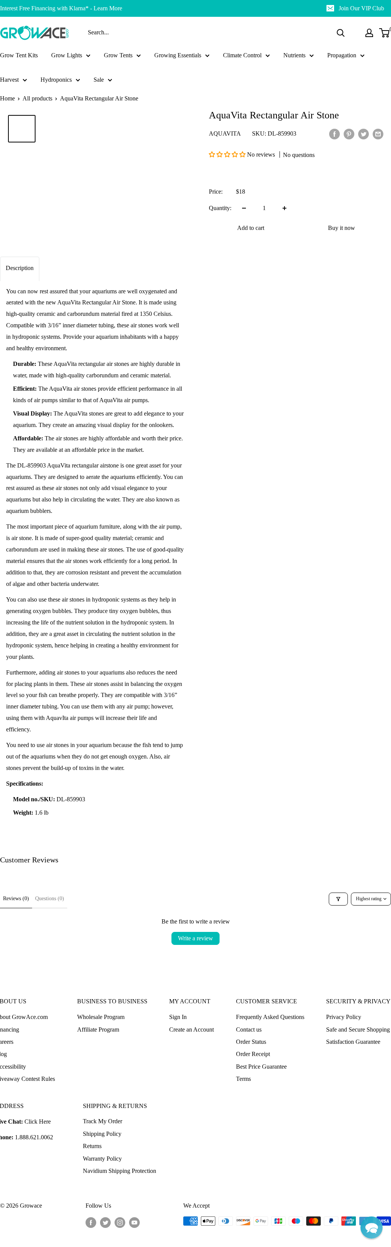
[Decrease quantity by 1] (244, 208)
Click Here (37, 1121)
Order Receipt (253, 1054)
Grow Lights (66, 55)
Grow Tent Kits (19, 55)
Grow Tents (118, 55)
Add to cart (250, 228)
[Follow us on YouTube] (134, 1222)
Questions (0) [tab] (49, 898)
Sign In (178, 1017)
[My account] (369, 33)
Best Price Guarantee (261, 1066)
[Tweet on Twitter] (363, 133)
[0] (384, 32)
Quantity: (220, 208)
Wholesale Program (100, 1017)
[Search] (340, 32)
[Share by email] (378, 133)
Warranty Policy (102, 1158)
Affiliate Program (98, 1029)
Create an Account (191, 1029)
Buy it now (341, 228)
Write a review (195, 938)
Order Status (251, 1041)
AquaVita (225, 133)
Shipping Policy (102, 1134)
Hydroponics (56, 79)
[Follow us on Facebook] (91, 1222)
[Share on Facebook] (334, 133)
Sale (99, 79)
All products (37, 98)
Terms (243, 1079)
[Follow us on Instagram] (120, 1222)
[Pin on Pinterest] (349, 133)
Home (7, 98)
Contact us (249, 1029)
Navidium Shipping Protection (119, 1171)
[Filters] (338, 899)
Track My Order (102, 1121)
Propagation (341, 55)
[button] (228, 154)
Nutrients (294, 55)
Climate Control (242, 55)
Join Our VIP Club (361, 8)
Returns (92, 1146)
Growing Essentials (177, 55)
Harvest (9, 79)
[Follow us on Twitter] (105, 1222)
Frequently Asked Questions (270, 1017)
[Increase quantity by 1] (284, 208)
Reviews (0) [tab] (16, 898)
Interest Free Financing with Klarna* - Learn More (61, 8)
